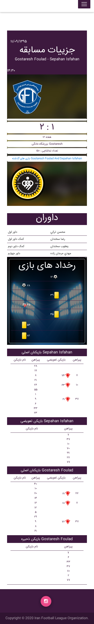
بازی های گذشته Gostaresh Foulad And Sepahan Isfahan (47, 158)
